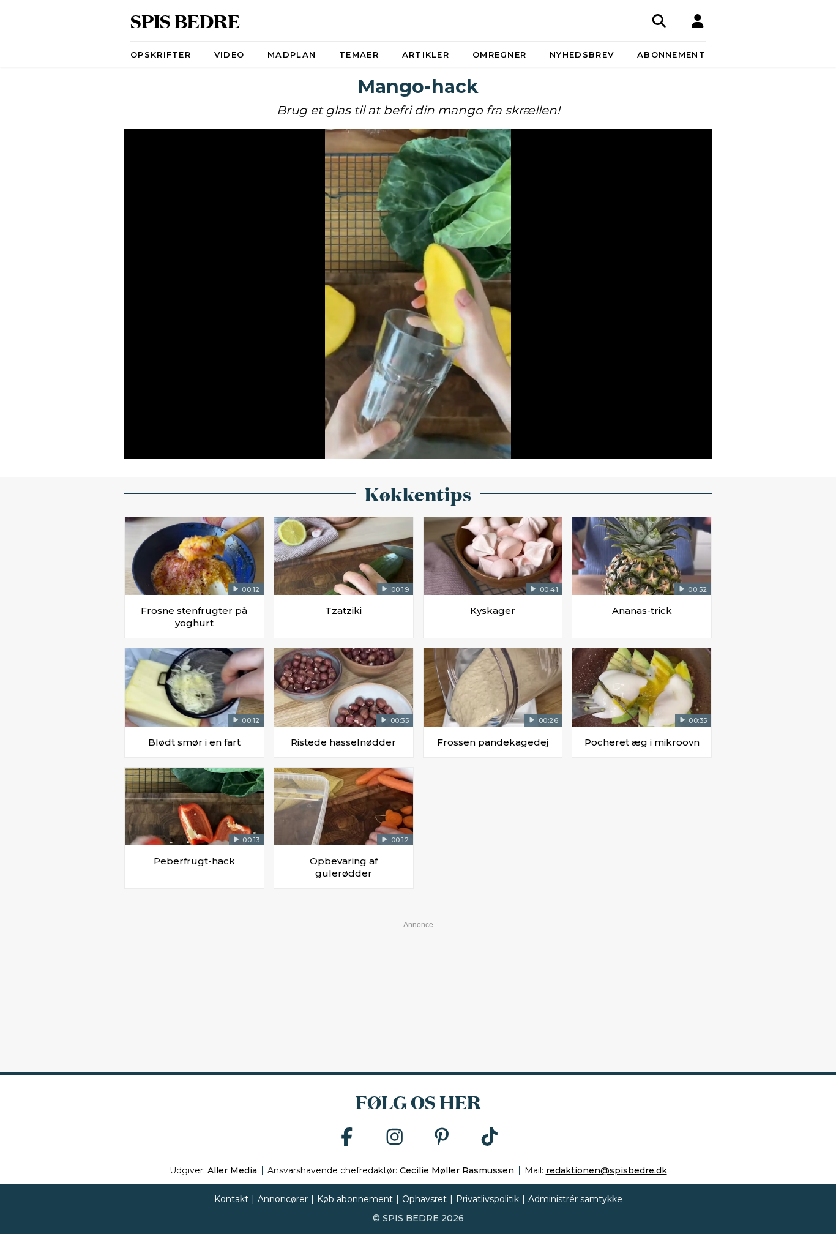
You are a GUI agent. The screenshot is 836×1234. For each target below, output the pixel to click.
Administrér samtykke (575, 1199)
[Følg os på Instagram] (394, 1137)
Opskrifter (160, 54)
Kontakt (231, 1199)
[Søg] (659, 21)
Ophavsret (424, 1199)
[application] (418, 294)
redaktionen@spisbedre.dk (606, 1170)
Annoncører (283, 1199)
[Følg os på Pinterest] (441, 1137)
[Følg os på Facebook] (347, 1137)
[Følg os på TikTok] (489, 1137)
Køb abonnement (355, 1199)
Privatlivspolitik (487, 1199)
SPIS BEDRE (185, 20)
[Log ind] (697, 21)
